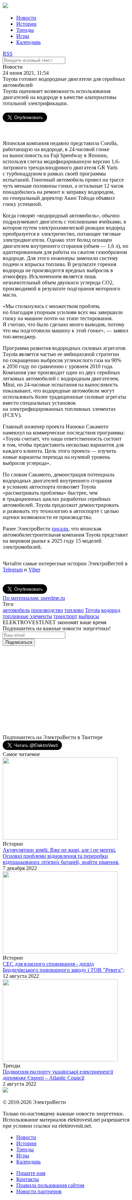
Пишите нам (30, 1173)
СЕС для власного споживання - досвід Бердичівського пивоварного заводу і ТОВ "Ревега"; (63, 967)
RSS (8, 53)
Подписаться (18, 642)
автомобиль (16, 610)
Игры (22, 36)
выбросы (89, 616)
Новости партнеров (39, 1191)
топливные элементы (27, 616)
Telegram (13, 569)
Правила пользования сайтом (50, 1185)
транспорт (65, 616)
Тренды (25, 30)
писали (60, 529)
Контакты (27, 1179)
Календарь (28, 42)
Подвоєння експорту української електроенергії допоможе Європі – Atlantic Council (58, 1075)
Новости (26, 18)
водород (110, 610)
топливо (74, 610)
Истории (26, 24)
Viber (34, 569)
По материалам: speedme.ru (34, 598)
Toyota (92, 610)
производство (47, 610)
